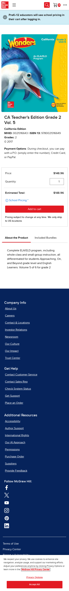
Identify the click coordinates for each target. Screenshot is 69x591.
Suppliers (10, 463)
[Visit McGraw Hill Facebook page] (6, 487)
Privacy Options (34, 577)
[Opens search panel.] (47, 5)
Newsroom (11, 336)
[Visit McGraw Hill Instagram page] (6, 510)
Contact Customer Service (21, 374)
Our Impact (12, 351)
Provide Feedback (16, 470)
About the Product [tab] (16, 237)
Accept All (34, 584)
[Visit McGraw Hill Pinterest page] (6, 518)
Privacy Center (12, 549)
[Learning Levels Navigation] (14, 5)
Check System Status (18, 388)
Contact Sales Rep (16, 381)
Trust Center (12, 358)
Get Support (12, 395)
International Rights (17, 435)
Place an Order (14, 402)
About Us (10, 308)
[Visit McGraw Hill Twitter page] (6, 495)
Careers (10, 315)
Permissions (12, 449)
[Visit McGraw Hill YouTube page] (6, 502)
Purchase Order (14, 456)
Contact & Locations (17, 322)
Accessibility (12, 421)
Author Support (14, 428)
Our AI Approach (15, 442)
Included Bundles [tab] (46, 237)
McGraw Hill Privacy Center (36, 569)
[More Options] (65, 4)
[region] (34, 573)
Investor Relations (16, 329)
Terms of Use (11, 543)
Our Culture (12, 343)
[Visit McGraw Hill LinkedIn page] (6, 525)
